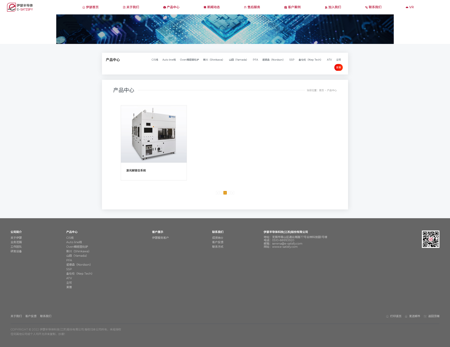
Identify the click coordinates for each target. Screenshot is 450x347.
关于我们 (132, 7)
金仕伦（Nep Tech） (311, 59)
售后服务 (254, 7)
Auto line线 (169, 59)
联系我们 (375, 7)
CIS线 (155, 59)
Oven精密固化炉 (189, 59)
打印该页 (395, 316)
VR (411, 7)
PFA (255, 59)
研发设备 (16, 251)
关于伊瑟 (16, 237)
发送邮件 (414, 316)
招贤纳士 (217, 237)
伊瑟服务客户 (160, 237)
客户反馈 (217, 242)
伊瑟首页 (92, 7)
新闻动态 (213, 7)
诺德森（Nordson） (273, 59)
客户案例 (294, 7)
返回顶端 (433, 316)
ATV (329, 59)
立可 (338, 59)
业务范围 (16, 242)
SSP (291, 59)
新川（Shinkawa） (214, 59)
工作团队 (16, 246)
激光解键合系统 (136, 170)
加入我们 (334, 7)
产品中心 (173, 7)
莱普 (338, 67)
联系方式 (217, 246)
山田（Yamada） (239, 59)
